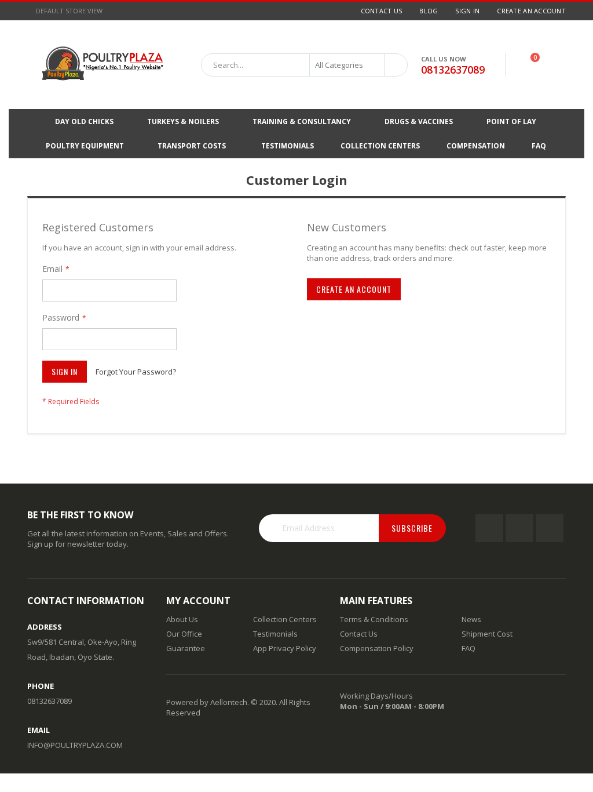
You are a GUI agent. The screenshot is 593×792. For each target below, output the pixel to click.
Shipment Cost (487, 633)
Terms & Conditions (374, 619)
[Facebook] (489, 528)
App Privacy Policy (284, 648)
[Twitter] (519, 528)
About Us (182, 619)
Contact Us (381, 10)
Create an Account (531, 10)
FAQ (468, 648)
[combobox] (304, 65)
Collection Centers (285, 619)
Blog (428, 10)
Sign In (467, 10)
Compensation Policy (376, 648)
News (471, 619)
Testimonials (275, 633)
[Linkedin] (549, 528)
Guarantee (185, 648)
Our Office (184, 633)
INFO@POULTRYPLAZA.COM (75, 745)
